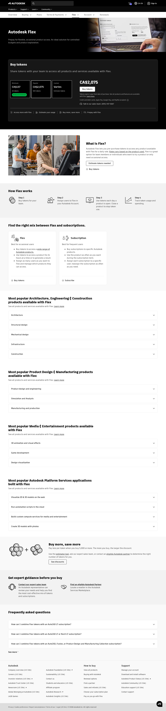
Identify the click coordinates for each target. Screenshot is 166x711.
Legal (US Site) (62, 707)
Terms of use (50, 707)
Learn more (91, 96)
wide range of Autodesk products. (33, 251)
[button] (83, 315)
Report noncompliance (37, 707)
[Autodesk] (16, 3)
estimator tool (62, 554)
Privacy (10, 707)
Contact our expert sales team (32, 584)
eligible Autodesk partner (118, 554)
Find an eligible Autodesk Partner (85, 584)
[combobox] (52, 3)
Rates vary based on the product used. (126, 151)
